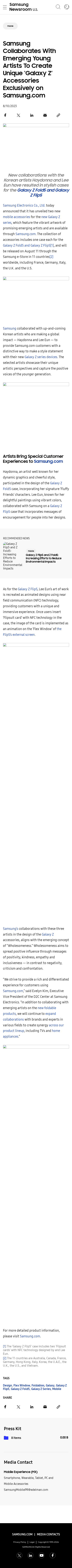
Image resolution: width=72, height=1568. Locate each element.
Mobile (10, 26)
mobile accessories (16, 217)
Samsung (9, 328)
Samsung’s (10, 929)
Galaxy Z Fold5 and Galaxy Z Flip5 (43, 192)
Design (7, 1385)
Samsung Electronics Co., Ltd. (24, 205)
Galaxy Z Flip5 (27, 589)
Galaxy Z (48, 934)
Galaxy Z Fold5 (20, 1389)
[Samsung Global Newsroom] (66, 7)
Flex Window (21, 1385)
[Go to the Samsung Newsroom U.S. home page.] (24, 7)
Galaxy (50, 1385)
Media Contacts (48, 1534)
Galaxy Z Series (41, 1389)
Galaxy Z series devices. (41, 357)
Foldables (38, 1385)
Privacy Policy (19, 1542)
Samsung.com (26, 234)
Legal (32, 1542)
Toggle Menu (5, 7)
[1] (52, 246)
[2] (51, 257)
